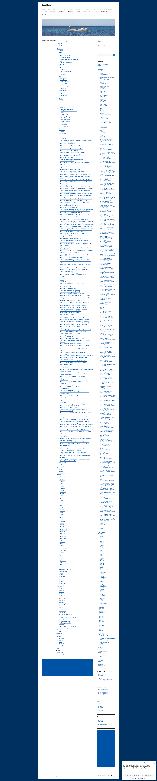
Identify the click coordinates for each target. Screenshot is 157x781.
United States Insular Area (65, 569)
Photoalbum (64, 9)
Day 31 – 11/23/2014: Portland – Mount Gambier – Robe (73, 200)
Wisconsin (62, 566)
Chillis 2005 (61, 593)
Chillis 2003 (61, 590)
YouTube (61, 645)
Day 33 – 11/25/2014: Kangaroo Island (69, 204)
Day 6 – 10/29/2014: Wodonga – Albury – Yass (71, 148)
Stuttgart (62, 69)
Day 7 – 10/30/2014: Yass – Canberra (69, 150)
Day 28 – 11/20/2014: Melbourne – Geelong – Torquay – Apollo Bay (76, 193)
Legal (145, 778)
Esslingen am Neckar (65, 57)
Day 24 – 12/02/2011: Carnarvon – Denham (70, 326)
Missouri (62, 523)
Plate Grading (62, 578)
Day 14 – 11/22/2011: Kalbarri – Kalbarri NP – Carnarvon (73, 309)
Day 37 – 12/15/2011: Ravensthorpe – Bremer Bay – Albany (74, 357)
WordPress (61, 624)
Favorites (61, 50)
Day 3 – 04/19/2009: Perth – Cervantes (69, 407)
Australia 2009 (63, 90)
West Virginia (63, 564)
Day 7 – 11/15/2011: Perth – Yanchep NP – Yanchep (72, 293)
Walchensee (63, 73)
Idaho (61, 500)
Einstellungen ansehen (147, 775)
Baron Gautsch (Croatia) (67, 117)
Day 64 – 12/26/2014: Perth (66, 271)
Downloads (61, 602)
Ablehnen (136, 775)
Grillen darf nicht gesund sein (104, 705)
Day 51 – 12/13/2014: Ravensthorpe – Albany (71, 238)
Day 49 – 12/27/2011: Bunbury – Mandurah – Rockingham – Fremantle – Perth (107, 442)
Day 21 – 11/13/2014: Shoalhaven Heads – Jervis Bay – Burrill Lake (76, 179)
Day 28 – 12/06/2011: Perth (66, 336)
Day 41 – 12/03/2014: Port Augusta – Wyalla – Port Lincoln (74, 219)
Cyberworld (52, 11)
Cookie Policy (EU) (105, 11)
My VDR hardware (64, 616)
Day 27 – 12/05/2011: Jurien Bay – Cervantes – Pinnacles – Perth (75, 335)
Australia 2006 (63, 95)
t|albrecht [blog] (101, 710)
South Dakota (63, 550)
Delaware (62, 493)
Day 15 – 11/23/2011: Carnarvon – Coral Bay (70, 310)
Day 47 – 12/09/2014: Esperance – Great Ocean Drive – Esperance (76, 229)
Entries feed (100, 720)
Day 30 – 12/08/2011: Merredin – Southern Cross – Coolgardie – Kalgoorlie (106, 386)
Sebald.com (47, 5)
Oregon (61, 543)
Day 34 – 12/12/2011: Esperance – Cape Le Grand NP (72, 352)
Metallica (70, 11)
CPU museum (62, 600)
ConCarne (100, 703)
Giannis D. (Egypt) (65, 114)
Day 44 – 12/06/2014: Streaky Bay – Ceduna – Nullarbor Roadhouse (76, 224)
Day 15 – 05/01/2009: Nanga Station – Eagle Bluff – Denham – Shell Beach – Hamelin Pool (107, 496)
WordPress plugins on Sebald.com (68, 626)
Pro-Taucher (62, 473)
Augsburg (62, 54)
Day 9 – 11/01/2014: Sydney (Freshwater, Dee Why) (72, 154)
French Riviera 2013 (64, 81)
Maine (61, 512)
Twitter (60, 641)
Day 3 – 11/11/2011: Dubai (66, 286)
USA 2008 (62, 92)
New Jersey (62, 531)
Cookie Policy (134, 778)
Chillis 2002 (61, 588)
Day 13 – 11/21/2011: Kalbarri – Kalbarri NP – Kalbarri (73, 307)
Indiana (62, 504)
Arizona (62, 485)
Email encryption (63, 604)
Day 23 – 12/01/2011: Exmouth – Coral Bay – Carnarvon (73, 324)
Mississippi (62, 521)
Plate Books (61, 574)
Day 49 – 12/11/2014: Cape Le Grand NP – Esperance (72, 233)
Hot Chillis (44, 11)
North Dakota (63, 538)
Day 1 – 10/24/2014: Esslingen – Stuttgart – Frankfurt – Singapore (76, 140)
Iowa (61, 505)
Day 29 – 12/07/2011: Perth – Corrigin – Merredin (72, 338)
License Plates (97, 9)
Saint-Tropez (100, 675)
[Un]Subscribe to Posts (102, 724)
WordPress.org (101, 722)
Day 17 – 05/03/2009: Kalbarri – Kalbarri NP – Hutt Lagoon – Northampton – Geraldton (106, 502)
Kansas (61, 507)
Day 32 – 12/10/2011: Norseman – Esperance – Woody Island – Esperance (106, 393)
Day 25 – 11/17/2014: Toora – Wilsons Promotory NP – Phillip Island (76, 188)
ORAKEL (61, 631)
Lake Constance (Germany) (67, 109)
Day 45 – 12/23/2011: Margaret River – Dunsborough (72, 376)
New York (62, 535)
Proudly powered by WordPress (60, 776)
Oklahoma (62, 541)
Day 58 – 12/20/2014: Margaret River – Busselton (72, 257)
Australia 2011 (63, 85)
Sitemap (85, 11)
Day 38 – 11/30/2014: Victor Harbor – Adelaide (71, 212)
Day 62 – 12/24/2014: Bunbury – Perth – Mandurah (72, 267)
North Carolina (63, 536)
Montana (62, 524)
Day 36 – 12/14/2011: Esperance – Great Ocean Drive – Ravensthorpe (76, 355)
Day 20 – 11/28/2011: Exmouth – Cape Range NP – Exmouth (74, 319)
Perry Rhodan (62, 11)
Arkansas (62, 486)
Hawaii (61, 498)
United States (62, 479)
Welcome (44, 9)
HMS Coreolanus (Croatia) (67, 119)
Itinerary (62, 131)
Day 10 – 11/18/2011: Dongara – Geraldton (70, 300)
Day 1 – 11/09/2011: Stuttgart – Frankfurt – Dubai (72, 283)
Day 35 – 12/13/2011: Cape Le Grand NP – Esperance (72, 354)
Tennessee (62, 552)
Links (60, 605)
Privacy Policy (140, 778)
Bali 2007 (62, 93)
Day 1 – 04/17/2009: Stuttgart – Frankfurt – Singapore (73, 404)
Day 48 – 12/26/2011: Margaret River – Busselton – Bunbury (74, 385)
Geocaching (88, 9)
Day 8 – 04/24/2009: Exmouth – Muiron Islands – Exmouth (74, 421)
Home (43, 40)
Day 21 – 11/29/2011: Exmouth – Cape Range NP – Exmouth (74, 321)
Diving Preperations (66, 121)
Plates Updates (62, 583)
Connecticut (63, 491)
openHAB (61, 607)
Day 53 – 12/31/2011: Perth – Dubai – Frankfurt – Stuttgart (74, 397)
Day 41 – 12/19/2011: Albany (66, 364)
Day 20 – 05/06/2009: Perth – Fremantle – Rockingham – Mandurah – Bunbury (107, 511)
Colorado (62, 490)
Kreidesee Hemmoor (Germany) (69, 111)
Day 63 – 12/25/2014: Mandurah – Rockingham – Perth (73, 269)
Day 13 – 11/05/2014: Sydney (67, 160)
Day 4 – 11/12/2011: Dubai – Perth (68, 288)
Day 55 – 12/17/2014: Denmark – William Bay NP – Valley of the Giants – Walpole (107, 272)
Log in (99, 719)
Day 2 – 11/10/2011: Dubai (66, 285)
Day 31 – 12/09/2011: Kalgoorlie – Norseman (71, 343)
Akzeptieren (127, 775)
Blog (49, 9)
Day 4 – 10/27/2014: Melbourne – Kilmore (70, 145)
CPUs (61, 102)
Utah (61, 555)
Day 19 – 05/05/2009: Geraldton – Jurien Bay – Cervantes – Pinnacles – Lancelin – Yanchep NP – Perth (107, 508)
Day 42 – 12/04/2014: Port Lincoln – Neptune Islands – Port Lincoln (76, 221)
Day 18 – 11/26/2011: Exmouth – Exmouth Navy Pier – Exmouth (75, 316)
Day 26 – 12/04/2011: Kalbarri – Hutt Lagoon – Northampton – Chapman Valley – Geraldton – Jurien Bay (107, 376)
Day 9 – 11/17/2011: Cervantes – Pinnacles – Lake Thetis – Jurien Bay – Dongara (107, 329)
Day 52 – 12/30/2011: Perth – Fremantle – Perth (71, 395)
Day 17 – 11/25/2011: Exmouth (67, 314)
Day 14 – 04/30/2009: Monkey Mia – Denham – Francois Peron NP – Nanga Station (107, 492)
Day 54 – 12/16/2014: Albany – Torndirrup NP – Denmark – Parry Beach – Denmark (106, 268)
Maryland (62, 514)
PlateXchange (62, 579)
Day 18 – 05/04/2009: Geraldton (68, 447)
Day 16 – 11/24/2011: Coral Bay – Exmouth (70, 312)
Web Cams (62, 123)
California (62, 488)
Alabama (62, 481)
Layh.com (100, 706)
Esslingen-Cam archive (65, 621)
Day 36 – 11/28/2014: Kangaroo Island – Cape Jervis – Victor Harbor (76, 209)
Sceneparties (62, 612)
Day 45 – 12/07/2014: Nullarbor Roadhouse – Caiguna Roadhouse (76, 226)
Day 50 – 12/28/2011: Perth (66, 390)
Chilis (61, 100)
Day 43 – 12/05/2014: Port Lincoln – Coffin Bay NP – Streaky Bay (75, 223)
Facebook (61, 640)
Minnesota (62, 519)
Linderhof (62, 66)
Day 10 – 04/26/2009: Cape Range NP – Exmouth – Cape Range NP (76, 424)
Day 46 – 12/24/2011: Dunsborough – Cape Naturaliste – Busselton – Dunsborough (107, 431)
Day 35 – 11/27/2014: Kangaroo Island (69, 207)
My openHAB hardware (65, 609)
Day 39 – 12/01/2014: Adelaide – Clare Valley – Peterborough (74, 214)
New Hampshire (64, 529)
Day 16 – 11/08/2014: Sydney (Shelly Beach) (70, 169)
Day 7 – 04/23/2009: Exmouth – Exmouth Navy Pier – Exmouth (75, 419)
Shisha (61, 105)
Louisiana (62, 510)
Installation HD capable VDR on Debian (69, 617)
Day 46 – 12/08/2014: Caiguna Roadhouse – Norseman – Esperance (76, 228)
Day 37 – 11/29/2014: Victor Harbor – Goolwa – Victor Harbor (75, 210)
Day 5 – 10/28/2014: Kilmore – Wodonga (70, 147)
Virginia (62, 559)
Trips (71, 9)
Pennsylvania (63, 545)
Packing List (63, 133)
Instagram (61, 643)
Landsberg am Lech (102, 674)
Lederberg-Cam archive (65, 623)
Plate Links (61, 581)
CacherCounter (62, 476)
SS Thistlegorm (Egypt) (67, 116)
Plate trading (62, 576)
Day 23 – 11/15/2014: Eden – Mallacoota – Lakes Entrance (74, 185)
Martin (60, 45)
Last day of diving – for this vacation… (105, 679)
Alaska (61, 483)
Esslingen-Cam (65, 124)
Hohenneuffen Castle (65, 55)
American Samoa (64, 571)
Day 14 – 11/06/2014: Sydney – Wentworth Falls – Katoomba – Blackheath (106, 168)
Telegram (61, 647)
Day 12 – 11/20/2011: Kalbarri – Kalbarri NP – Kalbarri (73, 305)
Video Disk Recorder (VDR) (65, 614)
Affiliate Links (62, 598)
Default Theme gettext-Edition (67, 628)
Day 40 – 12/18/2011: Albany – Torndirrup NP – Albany (73, 362)
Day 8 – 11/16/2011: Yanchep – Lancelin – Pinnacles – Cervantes (75, 295)
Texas (61, 554)
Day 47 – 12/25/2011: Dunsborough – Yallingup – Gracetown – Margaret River (107, 435)
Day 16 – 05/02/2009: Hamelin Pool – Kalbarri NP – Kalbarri (74, 441)
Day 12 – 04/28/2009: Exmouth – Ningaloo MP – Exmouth (74, 429)
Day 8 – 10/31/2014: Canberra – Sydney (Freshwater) (72, 152)
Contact (78, 11)
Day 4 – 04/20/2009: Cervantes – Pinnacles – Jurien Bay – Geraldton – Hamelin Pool (107, 465)
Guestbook (61, 638)
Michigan (62, 517)
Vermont (62, 557)
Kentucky (62, 509)
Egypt (62, 112)
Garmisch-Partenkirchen (66, 62)
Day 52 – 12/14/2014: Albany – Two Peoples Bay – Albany (74, 240)
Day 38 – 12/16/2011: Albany (66, 359)
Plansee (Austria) (64, 97)
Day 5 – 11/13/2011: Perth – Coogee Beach (70, 290)
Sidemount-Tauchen (102, 708)
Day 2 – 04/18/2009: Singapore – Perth (69, 405)
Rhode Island (63, 547)
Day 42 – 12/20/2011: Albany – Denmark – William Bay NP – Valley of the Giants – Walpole (107, 417)
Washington (63, 560)
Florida (61, 495)
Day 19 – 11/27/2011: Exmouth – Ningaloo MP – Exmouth (74, 317)
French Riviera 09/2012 (65, 83)
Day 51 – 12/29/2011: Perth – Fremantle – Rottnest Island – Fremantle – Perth (106, 447)
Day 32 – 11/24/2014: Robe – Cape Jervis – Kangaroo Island (74, 202)
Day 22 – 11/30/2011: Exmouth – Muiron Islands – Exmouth (74, 323)
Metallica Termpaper (64, 635)
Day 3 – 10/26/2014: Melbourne (67, 143)
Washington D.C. (64, 562)
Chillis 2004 (61, 591)
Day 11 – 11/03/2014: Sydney (66, 157)
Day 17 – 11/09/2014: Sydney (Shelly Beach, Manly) (72, 171)
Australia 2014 (63, 79)
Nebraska (62, 526)
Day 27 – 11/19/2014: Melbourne (67, 192)
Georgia (62, 497)
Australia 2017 (63, 78)
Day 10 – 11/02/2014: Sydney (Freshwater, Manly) (72, 155)
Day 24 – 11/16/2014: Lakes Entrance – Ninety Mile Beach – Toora (76, 186)
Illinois (61, 502)
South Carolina (63, 548)
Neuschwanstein (64, 67)
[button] (154, 763)
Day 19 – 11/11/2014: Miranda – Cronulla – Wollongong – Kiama (75, 174)
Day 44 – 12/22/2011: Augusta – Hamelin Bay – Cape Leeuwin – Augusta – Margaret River (106, 425)
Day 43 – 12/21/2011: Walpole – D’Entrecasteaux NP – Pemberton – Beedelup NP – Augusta (107, 421)
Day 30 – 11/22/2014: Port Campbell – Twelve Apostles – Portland (76, 198)
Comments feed (101, 721)
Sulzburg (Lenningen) (65, 71)
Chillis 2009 (61, 595)
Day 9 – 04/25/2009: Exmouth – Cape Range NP (71, 423)
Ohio (61, 540)
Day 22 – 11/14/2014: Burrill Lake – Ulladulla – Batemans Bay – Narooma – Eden (107, 190)
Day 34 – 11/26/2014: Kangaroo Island (69, 205)
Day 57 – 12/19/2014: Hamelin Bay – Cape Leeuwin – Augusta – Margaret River (107, 281)
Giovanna (61, 47)
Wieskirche (62, 74)
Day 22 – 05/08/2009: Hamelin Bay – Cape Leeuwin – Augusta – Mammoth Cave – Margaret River (107, 519)
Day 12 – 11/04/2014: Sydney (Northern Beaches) (72, 159)
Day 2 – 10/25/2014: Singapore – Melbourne (70, 142)
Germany (61, 52)
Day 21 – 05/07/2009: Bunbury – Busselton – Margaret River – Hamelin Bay (107, 515)
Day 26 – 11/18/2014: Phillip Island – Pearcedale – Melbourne (75, 190)
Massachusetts (63, 516)
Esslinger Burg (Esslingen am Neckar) (69, 59)
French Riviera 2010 (64, 86)
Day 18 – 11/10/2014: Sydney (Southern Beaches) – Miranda (74, 173)
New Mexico (63, 533)
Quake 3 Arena (62, 610)
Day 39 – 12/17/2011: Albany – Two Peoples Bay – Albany (73, 360)
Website (61, 98)
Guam (61, 573)
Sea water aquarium (109, 9)
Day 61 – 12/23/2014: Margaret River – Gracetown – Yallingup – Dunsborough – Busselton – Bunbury (107, 293)
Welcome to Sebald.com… (63, 42)
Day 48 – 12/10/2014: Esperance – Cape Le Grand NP (72, 231)
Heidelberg (62, 64)
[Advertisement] (67, 667)
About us (55, 9)
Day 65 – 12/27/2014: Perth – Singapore (69, 273)
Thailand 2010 (63, 88)
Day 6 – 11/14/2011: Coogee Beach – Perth (70, 292)
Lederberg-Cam (65, 126)
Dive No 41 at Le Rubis (102, 680)
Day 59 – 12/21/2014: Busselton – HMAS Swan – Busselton (74, 259)
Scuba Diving (79, 9)
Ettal (61, 61)
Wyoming (62, 567)
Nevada (61, 528)
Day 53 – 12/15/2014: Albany (67, 242)
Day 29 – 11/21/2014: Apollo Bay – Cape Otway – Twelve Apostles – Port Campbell (107, 208)
